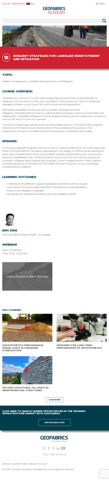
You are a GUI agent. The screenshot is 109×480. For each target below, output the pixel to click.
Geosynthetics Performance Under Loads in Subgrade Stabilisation (22, 348)
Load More (54, 400)
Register (18, 3)
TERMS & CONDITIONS (14, 464)
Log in (6, 3)
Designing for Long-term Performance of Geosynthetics (79, 346)
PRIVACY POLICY (38, 464)
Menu (101, 4)
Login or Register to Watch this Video (27, 276)
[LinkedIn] (58, 449)
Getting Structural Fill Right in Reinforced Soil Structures (25, 389)
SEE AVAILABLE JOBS (54, 422)
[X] (53, 449)
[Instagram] (44, 448)
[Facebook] (49, 449)
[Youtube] (63, 448)
